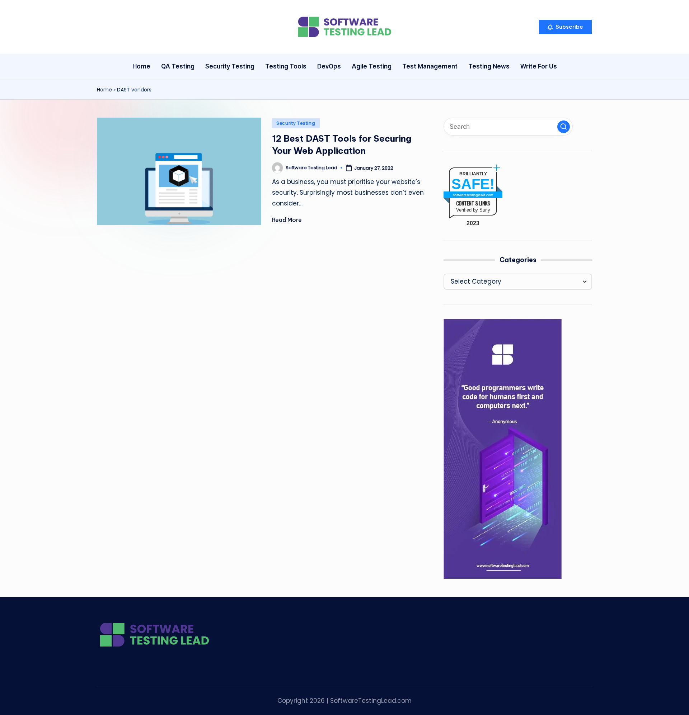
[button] (565, 26)
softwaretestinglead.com (473, 195)
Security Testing (295, 123)
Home (104, 89)
